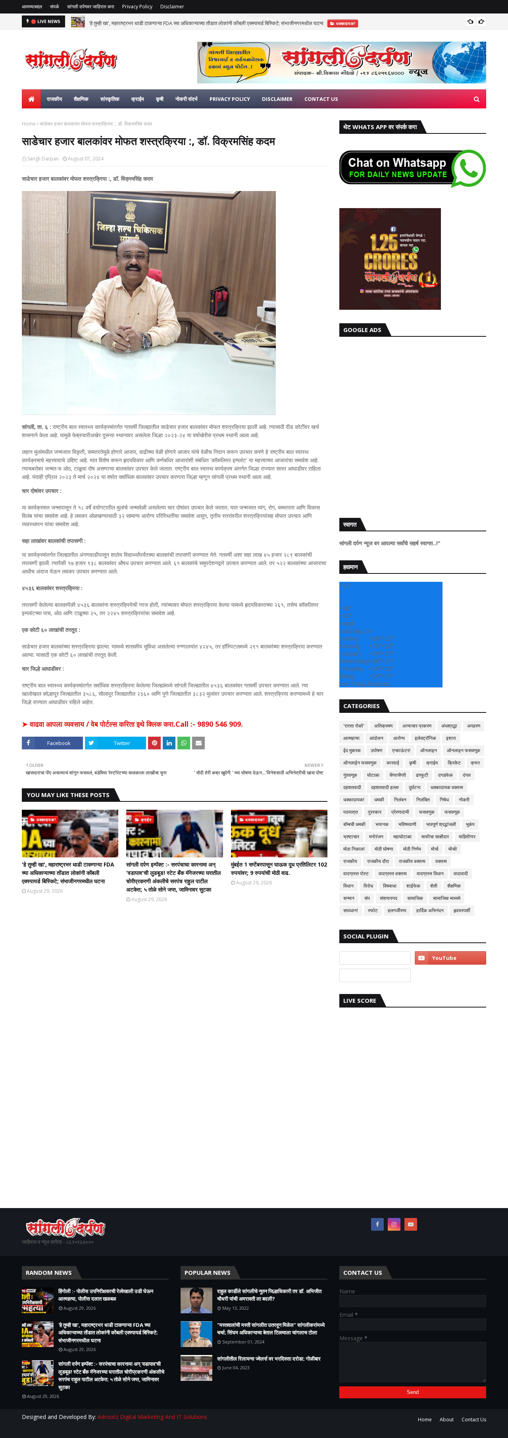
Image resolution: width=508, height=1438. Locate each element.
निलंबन (400, 799)
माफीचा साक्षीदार (435, 836)
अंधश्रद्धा (449, 725)
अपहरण (473, 725)
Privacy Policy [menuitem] (230, 98)
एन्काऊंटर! (401, 750)
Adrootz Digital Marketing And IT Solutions (152, 1417)
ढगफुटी (422, 775)
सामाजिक (415, 898)
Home (29, 123)
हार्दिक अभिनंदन (430, 910)
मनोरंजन (376, 836)
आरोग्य (399, 738)
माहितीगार (467, 836)
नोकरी (464, 799)
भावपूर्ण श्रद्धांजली (441, 824)
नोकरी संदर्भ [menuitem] (186, 98)
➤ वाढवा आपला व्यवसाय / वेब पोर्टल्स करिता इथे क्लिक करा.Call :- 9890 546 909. (132, 724)
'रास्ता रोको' (353, 725)
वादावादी (461, 873)
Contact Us (474, 1419)
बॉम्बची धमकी (354, 824)
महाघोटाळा (402, 836)
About (447, 1419)
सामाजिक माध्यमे (446, 898)
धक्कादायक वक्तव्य (447, 787)
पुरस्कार (374, 812)
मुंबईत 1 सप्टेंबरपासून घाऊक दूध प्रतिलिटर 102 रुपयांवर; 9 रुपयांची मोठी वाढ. (279, 868)
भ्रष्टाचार (351, 836)
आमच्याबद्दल (32, 6)
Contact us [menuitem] (321, 98)
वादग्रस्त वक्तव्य (393, 873)
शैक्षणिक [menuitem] (81, 98)
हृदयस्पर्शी (462, 910)
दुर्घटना (415, 787)
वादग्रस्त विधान (430, 873)
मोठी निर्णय (412, 848)
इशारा (451, 738)
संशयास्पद (388, 898)
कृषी (412, 762)
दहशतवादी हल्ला (385, 787)
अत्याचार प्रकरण (416, 725)
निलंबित (423, 799)
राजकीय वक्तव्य (412, 861)
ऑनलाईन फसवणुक (360, 762)
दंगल (467, 775)
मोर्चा (435, 848)
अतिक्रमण (383, 725)
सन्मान (348, 898)
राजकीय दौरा (378, 861)
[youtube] (450, 958)
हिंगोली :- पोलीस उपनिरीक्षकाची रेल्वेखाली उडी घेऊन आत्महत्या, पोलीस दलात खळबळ (105, 1295)
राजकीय (350, 861)
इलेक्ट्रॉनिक (425, 738)
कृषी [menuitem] (160, 98)
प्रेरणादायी (400, 812)
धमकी (379, 799)
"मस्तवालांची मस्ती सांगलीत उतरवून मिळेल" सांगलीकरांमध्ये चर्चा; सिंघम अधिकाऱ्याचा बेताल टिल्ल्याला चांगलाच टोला (271, 1328)
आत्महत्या (351, 738)
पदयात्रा (350, 812)
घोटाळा (373, 775)
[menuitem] (31, 98)
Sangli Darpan (43, 158)
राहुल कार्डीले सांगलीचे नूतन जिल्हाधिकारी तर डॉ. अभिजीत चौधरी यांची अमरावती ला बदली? (269, 1295)
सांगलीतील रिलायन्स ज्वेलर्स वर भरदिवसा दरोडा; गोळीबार (269, 1358)
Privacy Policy (137, 6)
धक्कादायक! (353, 799)
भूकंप (470, 824)
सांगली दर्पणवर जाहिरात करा (90, 6)
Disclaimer (172, 6)
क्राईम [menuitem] (137, 98)
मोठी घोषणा (384, 848)
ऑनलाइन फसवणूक (463, 750)
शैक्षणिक (454, 885)
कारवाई (393, 762)
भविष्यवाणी (407, 824)
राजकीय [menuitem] (54, 98)
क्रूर (475, 762)
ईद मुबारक (352, 750)
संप (367, 898)
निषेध (444, 799)
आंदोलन (376, 738)
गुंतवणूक (350, 775)
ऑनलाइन (428, 750)
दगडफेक (445, 775)
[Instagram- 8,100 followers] (375, 958)
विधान (348, 885)
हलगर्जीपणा (397, 910)
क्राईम (432, 762)
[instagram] (394, 1224)
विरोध (368, 885)
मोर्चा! (452, 848)
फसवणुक (427, 812)
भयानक (382, 824)
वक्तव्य (441, 861)
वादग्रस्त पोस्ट (356, 873)
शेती (433, 885)
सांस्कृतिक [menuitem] (109, 98)
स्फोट (373, 910)
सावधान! (350, 910)
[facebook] (377, 1224)
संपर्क (54, 6)
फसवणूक (452, 812)
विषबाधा (389, 885)
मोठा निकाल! (354, 848)
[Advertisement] (412, 425)
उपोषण (376, 750)
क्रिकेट (454, 762)
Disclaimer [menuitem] (277, 98)
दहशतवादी (352, 787)
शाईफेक (413, 885)
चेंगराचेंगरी (397, 775)
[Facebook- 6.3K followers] (375, 975)
